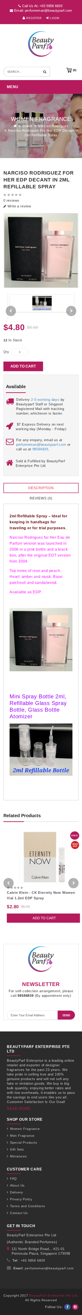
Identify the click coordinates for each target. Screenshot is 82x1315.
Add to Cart (23, 366)
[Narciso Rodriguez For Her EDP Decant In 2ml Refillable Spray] (41, 250)
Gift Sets (17, 1149)
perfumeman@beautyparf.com (41, 444)
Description (41, 488)
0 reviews (11, 200)
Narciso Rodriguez (53, 126)
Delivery (16, 1192)
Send (66, 1015)
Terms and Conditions (27, 1206)
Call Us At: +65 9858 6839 (41, 6)
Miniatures (18, 1156)
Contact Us (19, 1213)
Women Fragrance (25, 1129)
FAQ (13, 1178)
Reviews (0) (41, 498)
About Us (17, 1185)
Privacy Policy (21, 1199)
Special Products (23, 1142)
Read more (19, 1109)
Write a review (18, 206)
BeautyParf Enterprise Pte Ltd (53, 1295)
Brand (27, 126)
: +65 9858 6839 (29, 1260)
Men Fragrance (22, 1135)
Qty (6, 352)
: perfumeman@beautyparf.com (43, 1268)
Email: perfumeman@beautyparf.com (42, 10)
